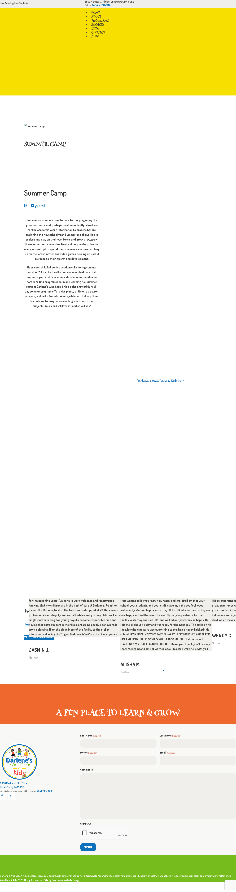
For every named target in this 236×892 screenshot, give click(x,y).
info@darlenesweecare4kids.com (18, 791)
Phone (88, 752)
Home (176, 106)
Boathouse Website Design (66, 880)
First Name (90, 735)
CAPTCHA (85, 823)
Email (167, 752)
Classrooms (208, 106)
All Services (190, 106)
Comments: (86, 769)
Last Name (170, 735)
